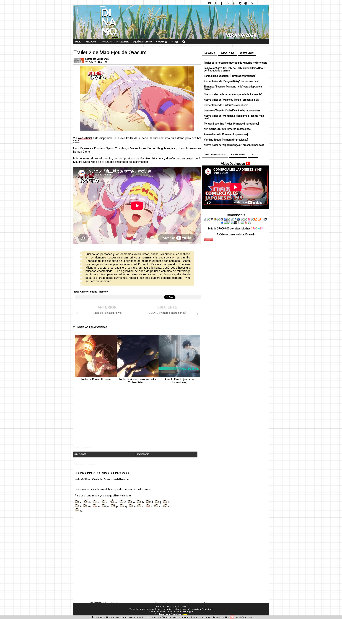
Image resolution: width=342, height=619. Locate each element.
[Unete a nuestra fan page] (221, 3)
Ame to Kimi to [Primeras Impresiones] (179, 381)
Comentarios (227, 53)
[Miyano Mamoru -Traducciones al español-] (255, 219)
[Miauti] (211, 219)
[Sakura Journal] (245, 223)
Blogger (189, 611)
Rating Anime (238, 154)
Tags (253, 154)
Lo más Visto (247, 53)
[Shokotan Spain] (249, 219)
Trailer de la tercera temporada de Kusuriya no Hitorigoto (235, 62)
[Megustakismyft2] (222, 223)
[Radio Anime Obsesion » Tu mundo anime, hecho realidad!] (235, 219)
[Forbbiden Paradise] (228, 219)
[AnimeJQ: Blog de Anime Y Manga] (249, 223)
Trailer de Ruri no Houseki (96, 379)
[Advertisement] (137, 418)
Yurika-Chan (166, 611)
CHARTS (160, 41)
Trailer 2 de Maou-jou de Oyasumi (110, 52)
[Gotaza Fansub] (225, 223)
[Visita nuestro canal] (209, 3)
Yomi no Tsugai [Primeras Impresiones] (226, 139)
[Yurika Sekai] (252, 219)
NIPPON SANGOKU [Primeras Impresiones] (227, 129)
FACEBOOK (143, 454)
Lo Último (209, 53)
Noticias (93, 291)
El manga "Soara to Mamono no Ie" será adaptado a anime (233, 87)
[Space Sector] (228, 223)
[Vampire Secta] (218, 219)
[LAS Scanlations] (225, 219)
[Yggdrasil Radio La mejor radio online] (208, 219)
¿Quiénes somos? (142, 41)
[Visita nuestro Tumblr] (239, 3)
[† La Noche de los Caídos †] (205, 219)
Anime (83, 291)
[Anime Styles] (245, 219)
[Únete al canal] (245, 3)
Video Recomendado (215, 154)
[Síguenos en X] (215, 3)
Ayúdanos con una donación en (234, 234)
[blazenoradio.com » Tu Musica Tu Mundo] (259, 219)
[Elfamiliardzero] (266, 219)
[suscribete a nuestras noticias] (227, 3)
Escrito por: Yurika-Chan (97, 59)
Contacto (106, 41)
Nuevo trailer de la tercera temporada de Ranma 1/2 (233, 94)
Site (174, 41)
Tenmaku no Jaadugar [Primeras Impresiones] (230, 75)
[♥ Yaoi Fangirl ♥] (215, 219)
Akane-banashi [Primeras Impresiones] (226, 134)
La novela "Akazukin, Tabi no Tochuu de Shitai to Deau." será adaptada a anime (234, 69)
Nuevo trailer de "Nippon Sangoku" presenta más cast (234, 145)
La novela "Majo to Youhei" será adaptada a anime (232, 110)
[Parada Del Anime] (238, 219)
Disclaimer (122, 41)
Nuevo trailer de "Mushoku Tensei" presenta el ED (231, 99)
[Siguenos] (233, 3)
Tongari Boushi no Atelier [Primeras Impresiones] (231, 123)
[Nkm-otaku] (235, 223)
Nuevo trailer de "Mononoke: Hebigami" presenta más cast (234, 117)
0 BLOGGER (80, 454)
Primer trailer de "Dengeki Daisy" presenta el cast (231, 81)
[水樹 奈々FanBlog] (222, 219)
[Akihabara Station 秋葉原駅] (262, 219)
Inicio (78, 41)
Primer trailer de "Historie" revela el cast (226, 105)
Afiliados (91, 41)
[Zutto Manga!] (242, 219)
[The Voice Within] (239, 223)
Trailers (103, 291)
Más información (244, 617)
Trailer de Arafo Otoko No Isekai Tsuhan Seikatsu (137, 381)
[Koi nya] (232, 219)
